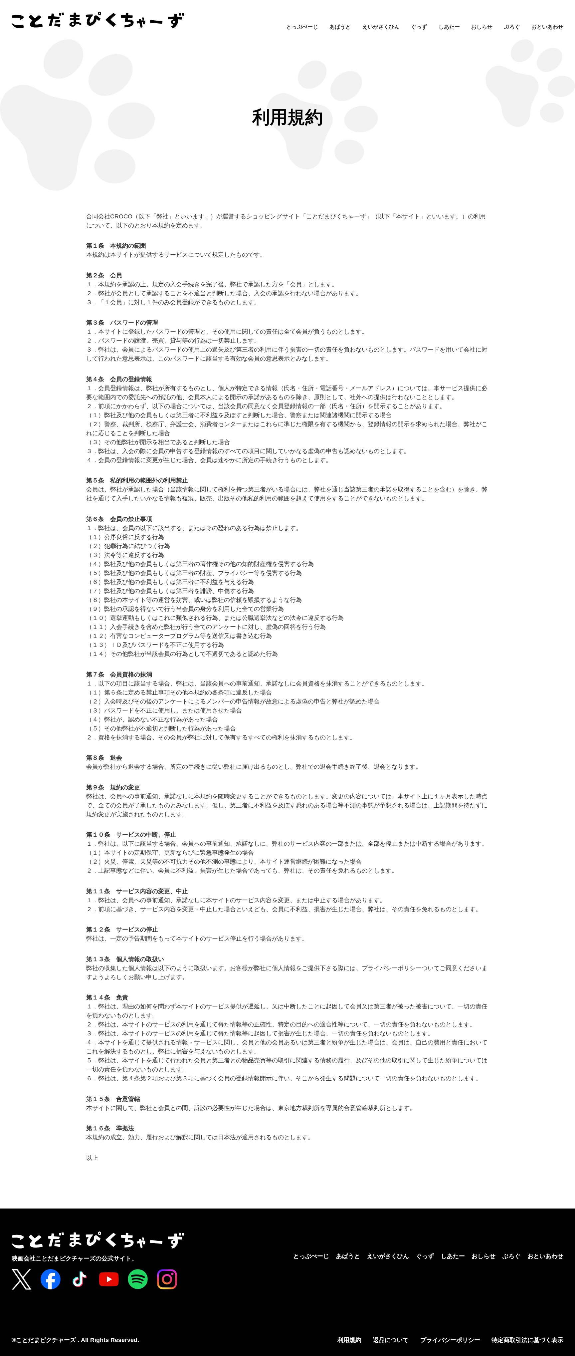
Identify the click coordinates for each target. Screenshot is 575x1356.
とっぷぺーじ (302, 27)
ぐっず (419, 27)
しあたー (449, 27)
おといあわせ (547, 27)
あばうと (340, 27)
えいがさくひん (381, 27)
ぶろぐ (512, 27)
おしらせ (481, 27)
